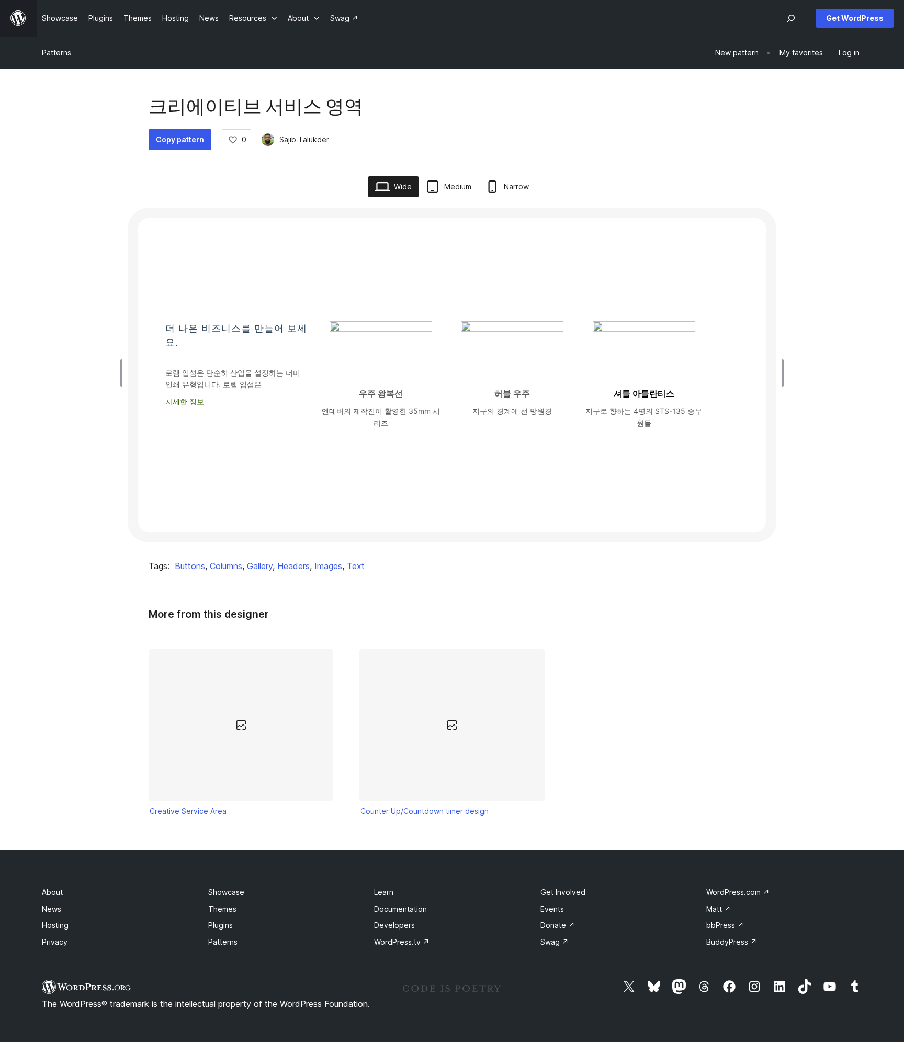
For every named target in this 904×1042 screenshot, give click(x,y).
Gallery (260, 566)
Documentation (400, 908)
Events (552, 908)
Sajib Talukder (304, 139)
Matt (718, 908)
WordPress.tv (402, 941)
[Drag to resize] (124, 373)
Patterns (56, 52)
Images (328, 566)
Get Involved (562, 892)
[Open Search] (791, 18)
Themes (222, 908)
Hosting (55, 925)
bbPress (725, 925)
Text (356, 566)
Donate (557, 925)
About (52, 892)
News (51, 908)
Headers (293, 566)
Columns (226, 566)
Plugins (220, 925)
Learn (383, 892)
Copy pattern (180, 139)
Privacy (54, 941)
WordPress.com (738, 892)
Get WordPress (855, 18)
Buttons (190, 566)
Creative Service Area (188, 811)
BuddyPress (731, 941)
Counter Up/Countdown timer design (424, 811)
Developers (394, 925)
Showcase (226, 892)
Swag (554, 941)
